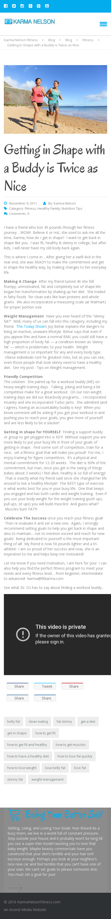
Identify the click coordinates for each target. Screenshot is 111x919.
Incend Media (20, 909)
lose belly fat (55, 767)
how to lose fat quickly (75, 756)
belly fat (13, 721)
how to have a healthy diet (28, 756)
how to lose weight (21, 767)
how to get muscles (71, 744)
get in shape (17, 733)
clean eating (38, 721)
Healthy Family (48, 208)
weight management (47, 779)
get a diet (88, 721)
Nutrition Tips (72, 208)
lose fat (80, 767)
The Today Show (30, 326)
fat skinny (64, 721)
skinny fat (15, 779)
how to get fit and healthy (27, 744)
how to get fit (45, 733)
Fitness (30, 208)
